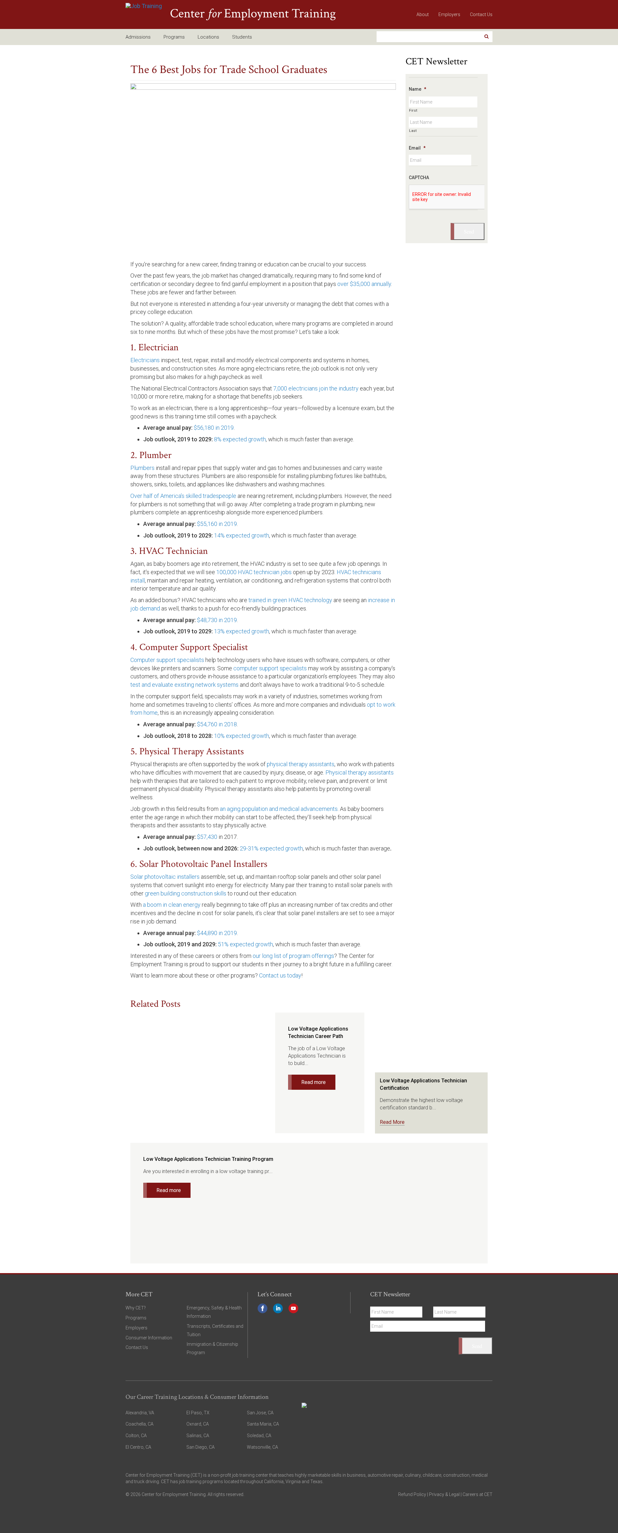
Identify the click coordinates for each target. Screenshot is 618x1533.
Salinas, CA (197, 1435)
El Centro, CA (138, 1447)
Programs (174, 37)
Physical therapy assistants (359, 772)
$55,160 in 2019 (217, 523)
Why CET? (136, 1307)
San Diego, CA (200, 1447)
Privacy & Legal (445, 1494)
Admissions (138, 37)
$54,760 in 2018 (217, 724)
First (413, 110)
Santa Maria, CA (263, 1424)
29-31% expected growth (271, 848)
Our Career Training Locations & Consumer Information (197, 1397)
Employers (449, 14)
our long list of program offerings (293, 955)
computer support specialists (270, 668)
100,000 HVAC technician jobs (254, 572)
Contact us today (280, 975)
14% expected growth (241, 535)
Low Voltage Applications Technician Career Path (318, 1032)
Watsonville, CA (262, 1447)
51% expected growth (245, 944)
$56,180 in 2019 (214, 427)
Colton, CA (136, 1435)
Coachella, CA (140, 1424)
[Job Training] (144, 14)
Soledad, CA (259, 1435)
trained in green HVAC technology (290, 600)
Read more (313, 1082)
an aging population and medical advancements (279, 808)
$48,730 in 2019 (217, 620)
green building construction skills (185, 893)
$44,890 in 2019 (217, 933)
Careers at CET (477, 1494)
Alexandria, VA (140, 1412)
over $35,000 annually (364, 283)
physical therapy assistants (300, 764)
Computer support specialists (167, 659)
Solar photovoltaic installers (165, 876)
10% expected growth (241, 735)
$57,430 (207, 836)
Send (469, 231)
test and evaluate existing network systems (184, 684)
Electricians (145, 360)
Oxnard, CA (197, 1424)
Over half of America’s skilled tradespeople (183, 495)
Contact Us (481, 14)
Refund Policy (412, 1494)
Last (413, 130)
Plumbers (142, 467)
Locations (208, 37)
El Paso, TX (198, 1412)
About (423, 14)
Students (242, 37)
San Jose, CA (260, 1412)
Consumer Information (149, 1337)
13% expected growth (241, 631)
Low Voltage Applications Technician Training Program (208, 1159)
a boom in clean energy (172, 904)
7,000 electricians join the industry (316, 388)
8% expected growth (240, 439)
